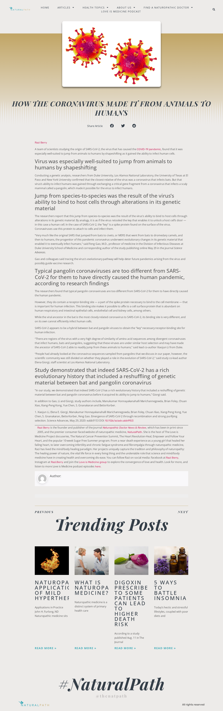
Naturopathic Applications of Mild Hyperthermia (59, 590)
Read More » (45, 648)
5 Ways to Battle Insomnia (170, 590)
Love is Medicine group (93, 462)
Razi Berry (41, 142)
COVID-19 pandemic (149, 149)
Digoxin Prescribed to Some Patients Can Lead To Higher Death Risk (133, 603)
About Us (124, 7)
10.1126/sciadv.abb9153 (119, 420)
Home (45, 7)
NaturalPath (134, 432)
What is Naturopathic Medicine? (99, 587)
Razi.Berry (57, 462)
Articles (63, 7)
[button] (214, 9)
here (98, 466)
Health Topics (94, 7)
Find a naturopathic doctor (166, 7)
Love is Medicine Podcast (121, 11)
